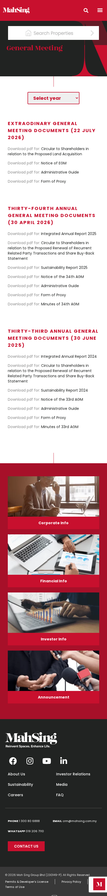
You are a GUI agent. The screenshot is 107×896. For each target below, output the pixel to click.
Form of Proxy (37, 181)
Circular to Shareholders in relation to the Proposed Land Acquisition (48, 151)
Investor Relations (73, 774)
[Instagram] (30, 761)
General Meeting (34, 48)
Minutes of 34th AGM (43, 304)
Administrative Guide (43, 172)
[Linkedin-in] (63, 761)
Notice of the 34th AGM (46, 276)
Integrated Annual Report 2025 (52, 233)
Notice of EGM (37, 163)
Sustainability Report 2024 (48, 390)
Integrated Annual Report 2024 (52, 356)
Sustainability (20, 784)
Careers (15, 795)
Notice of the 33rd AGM (45, 399)
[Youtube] (47, 761)
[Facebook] (13, 761)
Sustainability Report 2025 (48, 267)
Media (62, 784)
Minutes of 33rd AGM (43, 426)
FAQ (60, 795)
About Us (16, 774)
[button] (100, 9)
